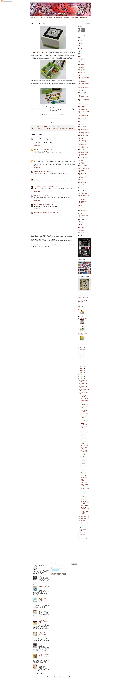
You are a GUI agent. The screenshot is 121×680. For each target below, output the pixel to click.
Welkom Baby (84, 499)
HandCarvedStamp (83, 151)
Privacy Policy (74, 17)
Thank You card (84, 398)
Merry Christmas (85, 505)
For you (83, 429)
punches (81, 226)
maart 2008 (84, 524)
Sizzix (81, 179)
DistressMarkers (83, 108)
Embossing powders (83, 396)
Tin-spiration (83, 190)
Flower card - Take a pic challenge (84, 437)
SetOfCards (82, 177)
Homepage (53, 244)
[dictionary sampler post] (83, 284)
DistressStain (83, 118)
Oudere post (72, 244)
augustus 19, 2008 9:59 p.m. (44, 195)
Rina (35, 149)
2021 (80, 51)
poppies (81, 224)
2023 (80, 55)
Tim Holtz (82, 316)
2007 (81, 532)
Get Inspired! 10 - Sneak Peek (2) (84, 410)
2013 (80, 39)
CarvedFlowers (83, 75)
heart (80, 212)
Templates (42, 17)
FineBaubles (82, 134)
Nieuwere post (34, 244)
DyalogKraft (82, 124)
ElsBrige (81, 128)
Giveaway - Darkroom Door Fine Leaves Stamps (43, 588)
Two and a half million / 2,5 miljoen (42, 599)
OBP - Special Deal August (84, 451)
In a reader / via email (58, 565)
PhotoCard (81, 170)
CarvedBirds (82, 72)
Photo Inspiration (84, 168)
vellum (32, 129)
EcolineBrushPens (83, 126)
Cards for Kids (83, 71)
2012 (80, 37)
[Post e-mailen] (50, 126)
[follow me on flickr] (60, 575)
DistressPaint (83, 114)
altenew (81, 204)
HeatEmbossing (55, 128)
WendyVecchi (82, 199)
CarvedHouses (82, 80)
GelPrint (81, 146)
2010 (81, 374)
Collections (49, 17)
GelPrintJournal (83, 147)
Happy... (83, 495)
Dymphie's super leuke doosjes (52, 57)
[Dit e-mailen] (53, 126)
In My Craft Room (58, 17)
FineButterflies (83, 135)
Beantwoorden (37, 145)
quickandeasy (82, 227)
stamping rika (83, 318)
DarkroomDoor (82, 92)
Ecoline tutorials (83, 295)
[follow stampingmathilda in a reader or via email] (79, 29)
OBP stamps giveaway (83, 473)
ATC (80, 56)
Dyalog (81, 121)
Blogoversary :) (42, 565)
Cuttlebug (37, 128)
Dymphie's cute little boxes (41, 52)
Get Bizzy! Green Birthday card (85, 416)
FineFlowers (82, 137)
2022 (80, 53)
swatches (81, 232)
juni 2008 (83, 518)
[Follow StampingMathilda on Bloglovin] (56, 568)
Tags (80, 185)
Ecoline (49, 128)
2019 (80, 48)
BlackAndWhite (83, 69)
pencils (81, 221)
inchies (81, 213)
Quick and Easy (83, 176)
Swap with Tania (85, 471)
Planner (81, 171)
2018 (80, 47)
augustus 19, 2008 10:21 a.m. (44, 149)
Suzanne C (36, 171)
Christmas (81, 89)
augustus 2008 (84, 392)
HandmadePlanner (83, 152)
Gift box (81, 149)
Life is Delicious (84, 424)
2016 (80, 43)
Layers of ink (83, 309)
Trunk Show (83, 434)
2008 (81, 378)
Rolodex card (84, 477)
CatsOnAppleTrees (83, 87)
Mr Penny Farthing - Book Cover (43, 655)
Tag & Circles (84, 413)
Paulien (36, 204)
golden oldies (83, 210)
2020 (80, 50)
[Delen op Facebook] (57, 126)
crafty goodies (83, 326)
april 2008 (84, 522)
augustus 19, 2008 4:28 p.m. (49, 186)
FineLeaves (82, 138)
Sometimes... (84, 439)
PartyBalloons (83, 165)
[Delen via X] (56, 126)
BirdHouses (82, 66)
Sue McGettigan (38, 186)
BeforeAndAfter (83, 63)
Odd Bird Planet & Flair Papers (85, 488)
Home (32, 17)
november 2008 (84, 383)
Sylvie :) (36, 138)
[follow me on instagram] (79, 32)
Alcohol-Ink (82, 58)
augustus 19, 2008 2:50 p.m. (48, 179)
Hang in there (84, 441)
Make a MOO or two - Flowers (85, 432)
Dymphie (36, 159)
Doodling (81, 120)
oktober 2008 (84, 386)
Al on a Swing (84, 475)
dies (80, 205)
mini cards (82, 218)
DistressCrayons (83, 105)
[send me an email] (84, 32)
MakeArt (81, 160)
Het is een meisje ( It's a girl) (85, 502)
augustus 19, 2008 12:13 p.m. (47, 171)
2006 (81, 534)
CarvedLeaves (82, 81)
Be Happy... (84, 456)
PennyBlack (82, 167)
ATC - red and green (84, 466)
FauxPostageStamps (84, 132)
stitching (81, 230)
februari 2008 (84, 526)
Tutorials (81, 192)
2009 (81, 376)
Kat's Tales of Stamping (83, 334)
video (37, 80)
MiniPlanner (82, 162)
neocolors (81, 219)
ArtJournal (82, 59)
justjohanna (62, 128)
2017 (80, 45)
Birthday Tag (84, 443)
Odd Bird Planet (69, 128)
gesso (80, 208)
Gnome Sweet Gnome (84, 480)
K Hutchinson (37, 179)
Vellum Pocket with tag (84, 493)
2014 (80, 40)
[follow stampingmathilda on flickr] (84, 29)
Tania (35, 195)
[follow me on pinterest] (82, 29)
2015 (80, 42)
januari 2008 (84, 529)
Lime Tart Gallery (83, 469)
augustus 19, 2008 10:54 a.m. (46, 159)
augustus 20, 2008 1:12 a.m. (45, 204)
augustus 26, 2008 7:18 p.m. (50, 212)
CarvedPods (82, 86)
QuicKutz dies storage (84, 454)
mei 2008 (83, 520)
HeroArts (81, 155)
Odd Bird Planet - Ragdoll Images (85, 459)
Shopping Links (83, 17)
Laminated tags (84, 400)
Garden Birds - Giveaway (42, 633)
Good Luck (40, 665)
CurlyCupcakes (83, 90)
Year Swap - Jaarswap (84, 497)
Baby (80, 61)
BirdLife (81, 67)
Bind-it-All (82, 64)
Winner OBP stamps (83, 463)
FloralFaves (82, 140)
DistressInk (43, 128)
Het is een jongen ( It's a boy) (85, 508)
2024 (81, 347)
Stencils (81, 181)
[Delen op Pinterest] (58, 126)
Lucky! (39, 576)
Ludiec (81, 159)
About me (36, 17)
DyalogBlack (82, 123)
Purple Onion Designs (82, 174)
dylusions (81, 207)
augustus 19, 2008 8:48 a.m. (46, 138)
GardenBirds (82, 144)
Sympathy (81, 184)
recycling (81, 229)
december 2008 (84, 380)
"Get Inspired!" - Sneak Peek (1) (85, 420)
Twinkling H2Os (83, 193)
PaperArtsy (82, 163)
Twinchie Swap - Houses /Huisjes (85, 512)
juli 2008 (83, 516)
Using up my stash (84, 195)
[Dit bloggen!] (55, 126)
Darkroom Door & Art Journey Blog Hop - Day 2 (43, 621)
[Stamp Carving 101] (84, 538)
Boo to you (83, 490)
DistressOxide (83, 109)
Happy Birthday (84, 445)
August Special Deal (60, 119)
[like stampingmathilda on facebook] (82, 32)
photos (81, 222)
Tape (80, 187)
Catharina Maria (38, 212)
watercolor (82, 235)
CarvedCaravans (83, 74)
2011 (81, 372)
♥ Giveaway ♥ (41, 610)
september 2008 (85, 389)
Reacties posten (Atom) (45, 246)
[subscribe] (55, 575)
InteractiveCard (83, 157)
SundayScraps (82, 182)
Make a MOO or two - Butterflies (84, 403)
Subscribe (66, 17)
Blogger (71, 676)
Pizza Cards (84, 482)
